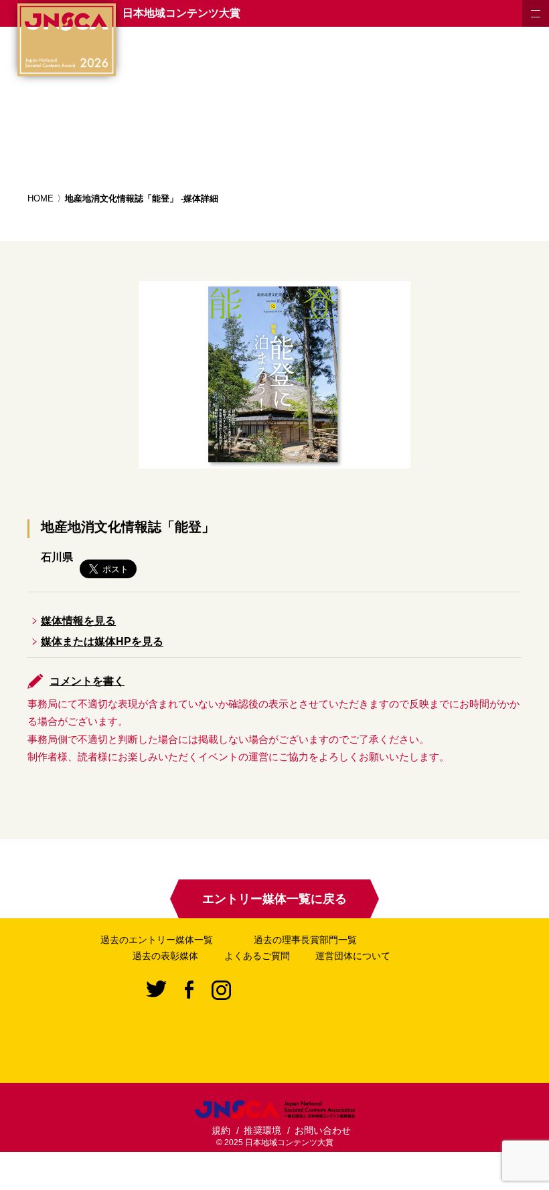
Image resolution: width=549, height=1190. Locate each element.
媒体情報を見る (78, 621)
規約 (221, 1130)
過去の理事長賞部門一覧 (305, 939)
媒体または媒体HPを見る (102, 641)
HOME (40, 198)
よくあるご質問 (257, 955)
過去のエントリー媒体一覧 (156, 939)
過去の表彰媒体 (165, 955)
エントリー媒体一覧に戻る (274, 899)
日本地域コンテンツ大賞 (181, 13)
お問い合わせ (323, 1130)
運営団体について (352, 955)
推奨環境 (262, 1130)
